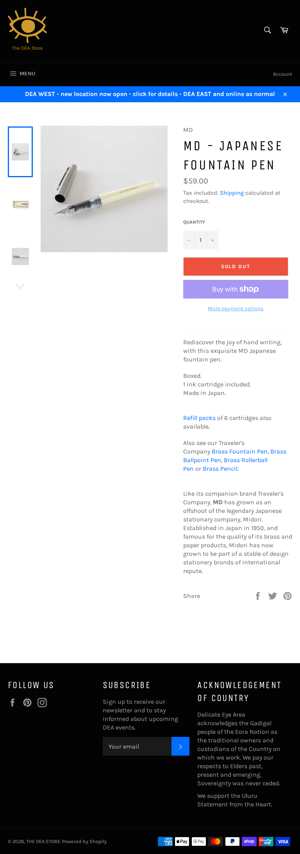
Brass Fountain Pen (240, 451)
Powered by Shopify (84, 841)
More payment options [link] (235, 308)
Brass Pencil (220, 468)
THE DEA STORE (43, 841)
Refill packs (199, 418)
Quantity (194, 222)
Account (282, 74)
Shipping (232, 192)
